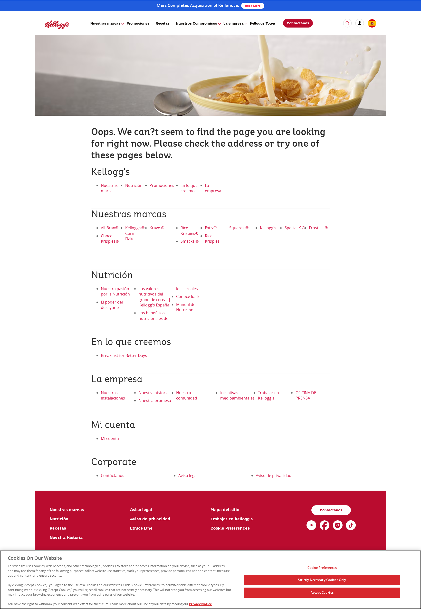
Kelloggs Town (262, 23)
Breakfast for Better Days (124, 355)
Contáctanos (298, 23)
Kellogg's (268, 227)
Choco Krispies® (110, 238)
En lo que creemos (189, 188)
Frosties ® (318, 227)
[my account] (359, 23)
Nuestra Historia (66, 538)
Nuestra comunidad (186, 395)
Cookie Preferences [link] (230, 528)
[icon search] (347, 23)
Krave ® (157, 227)
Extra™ (211, 227)
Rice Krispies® (189, 230)
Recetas (163, 23)
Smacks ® (190, 241)
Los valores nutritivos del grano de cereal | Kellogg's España (155, 297)
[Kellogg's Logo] (52, 31)
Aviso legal (188, 475)
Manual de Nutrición (185, 307)
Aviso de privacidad (273, 475)
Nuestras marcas (105, 23)
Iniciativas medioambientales (237, 395)
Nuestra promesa (155, 400)
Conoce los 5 (188, 296)
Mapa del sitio (224, 510)
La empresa (233, 23)
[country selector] (371, 23)
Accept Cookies (322, 592)
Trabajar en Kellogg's (268, 395)
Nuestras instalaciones (113, 395)
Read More (252, 6)
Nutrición (134, 185)
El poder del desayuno (112, 304)
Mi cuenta (110, 438)
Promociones (138, 23)
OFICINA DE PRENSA (306, 395)
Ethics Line (141, 528)
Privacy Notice (200, 604)
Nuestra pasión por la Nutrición (115, 291)
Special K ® (295, 227)
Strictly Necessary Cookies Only (322, 580)
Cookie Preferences (322, 567)
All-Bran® (109, 227)
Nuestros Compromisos (196, 23)
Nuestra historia (154, 392)
